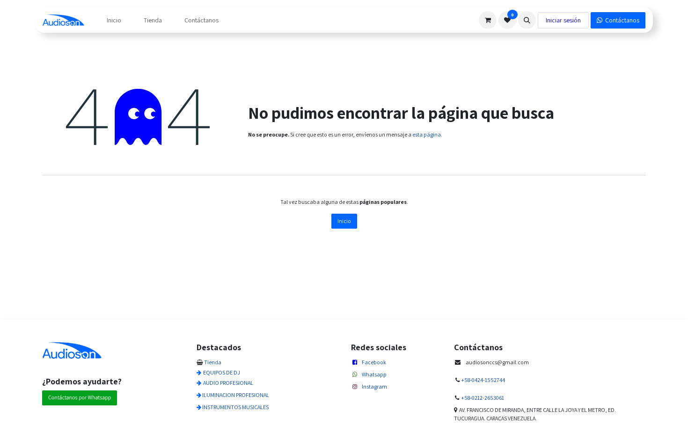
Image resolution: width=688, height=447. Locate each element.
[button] (527, 20)
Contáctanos (620, 20)
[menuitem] (113, 20)
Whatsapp (374, 374)
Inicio (344, 220)
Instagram (374, 386)
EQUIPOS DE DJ (221, 372)
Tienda (212, 362)
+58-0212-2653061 (482, 397)
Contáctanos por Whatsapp (79, 397)
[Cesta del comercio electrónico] (488, 20)
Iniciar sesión (563, 20)
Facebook (374, 362)
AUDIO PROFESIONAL (228, 382)
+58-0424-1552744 (483, 379)
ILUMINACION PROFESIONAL (235, 394)
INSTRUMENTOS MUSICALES (235, 407)
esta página (426, 134)
